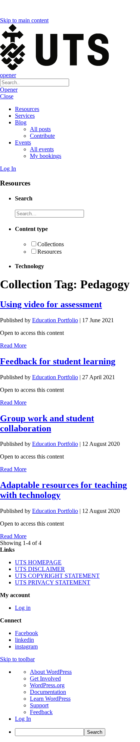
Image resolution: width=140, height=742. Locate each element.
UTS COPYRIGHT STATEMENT (57, 576)
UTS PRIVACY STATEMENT (52, 582)
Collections (50, 244)
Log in (23, 608)
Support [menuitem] (39, 705)
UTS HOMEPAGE (38, 562)
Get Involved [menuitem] (45, 678)
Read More (13, 345)
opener (8, 75)
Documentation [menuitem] (48, 692)
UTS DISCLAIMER (40, 569)
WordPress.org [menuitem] (47, 685)
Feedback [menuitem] (41, 712)
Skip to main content (24, 20)
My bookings (45, 156)
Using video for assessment (51, 304)
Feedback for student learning (57, 361)
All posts (40, 129)
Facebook (26, 633)
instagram (26, 646)
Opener (9, 89)
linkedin (24, 640)
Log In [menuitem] (23, 719)
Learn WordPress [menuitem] (50, 698)
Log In (8, 168)
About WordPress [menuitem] (51, 672)
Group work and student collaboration (47, 423)
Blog (21, 122)
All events (42, 149)
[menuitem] (77, 732)
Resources (27, 109)
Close (6, 96)
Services (25, 115)
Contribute (42, 136)
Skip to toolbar (17, 659)
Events (23, 142)
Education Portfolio (55, 320)
